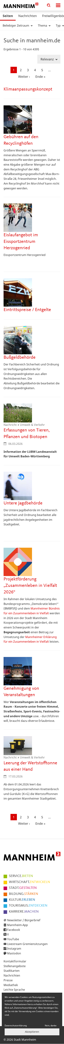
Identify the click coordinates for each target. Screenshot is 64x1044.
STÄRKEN (23, 894)
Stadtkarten (12, 971)
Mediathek (11, 985)
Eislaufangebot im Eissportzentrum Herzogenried (21, 241)
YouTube (13, 939)
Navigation (58, 5)
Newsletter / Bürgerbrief (23, 920)
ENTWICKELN (29, 882)
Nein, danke (51, 1025)
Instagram (14, 948)
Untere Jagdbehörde (23, 503)
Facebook (13, 930)
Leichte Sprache (14, 990)
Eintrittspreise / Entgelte (27, 309)
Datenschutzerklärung (16, 1025)
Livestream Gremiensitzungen (27, 944)
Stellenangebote (15, 966)
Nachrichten (27, 16)
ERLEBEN (22, 900)
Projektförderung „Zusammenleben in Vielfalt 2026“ (30, 585)
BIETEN (21, 876)
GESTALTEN (23, 888)
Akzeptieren (32, 1031)
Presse (8, 980)
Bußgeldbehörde (20, 357)
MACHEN (24, 911)
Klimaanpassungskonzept (28, 89)
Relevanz (48, 59)
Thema (43, 25)
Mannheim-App (17, 925)
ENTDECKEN (28, 905)
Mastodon (14, 953)
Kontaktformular (15, 961)
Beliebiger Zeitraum (16, 25)
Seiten (8, 16)
